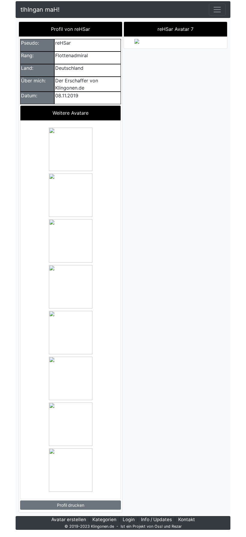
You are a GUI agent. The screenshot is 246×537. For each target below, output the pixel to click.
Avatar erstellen (68, 519)
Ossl (158, 526)
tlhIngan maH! (40, 9)
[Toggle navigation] (217, 10)
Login (129, 519)
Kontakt (186, 519)
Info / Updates (156, 519)
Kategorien (104, 519)
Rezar (177, 526)
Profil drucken (70, 505)
